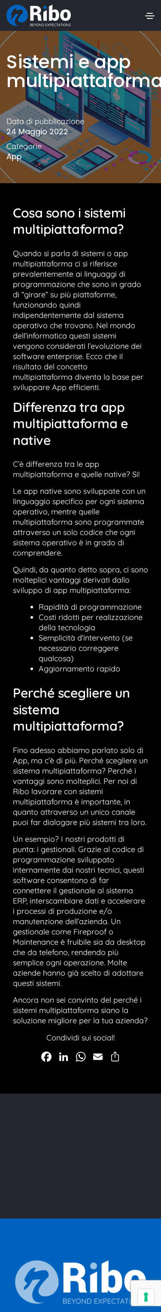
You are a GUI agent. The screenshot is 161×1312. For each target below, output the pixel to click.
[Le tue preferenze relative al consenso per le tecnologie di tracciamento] (146, 1297)
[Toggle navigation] (150, 16)
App (14, 156)
